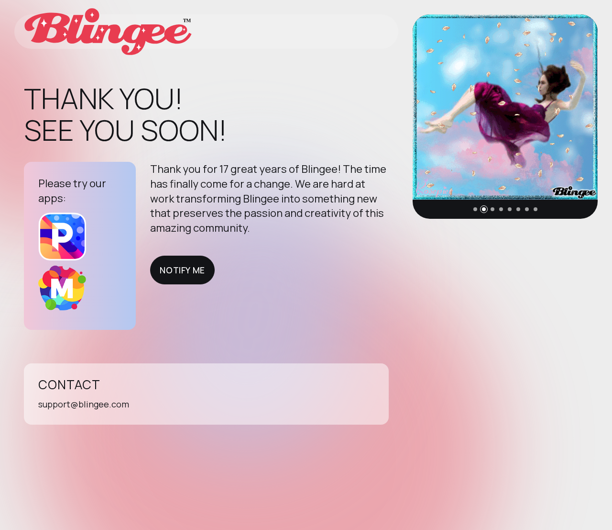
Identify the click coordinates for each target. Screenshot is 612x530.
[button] (475, 209)
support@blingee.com (83, 404)
